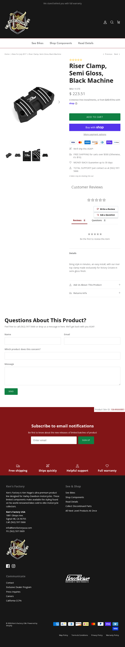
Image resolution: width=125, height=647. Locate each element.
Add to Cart (95, 116)
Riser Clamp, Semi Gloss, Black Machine (45, 54)
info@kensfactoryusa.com (19, 527)
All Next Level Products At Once (81, 510)
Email (67, 334)
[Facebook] (8, 566)
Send (11, 391)
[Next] (59, 102)
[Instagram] (13, 566)
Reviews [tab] (77, 220)
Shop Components (61, 43)
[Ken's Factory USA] (17, 22)
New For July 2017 (19, 54)
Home (7, 54)
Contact (10, 582)
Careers (10, 596)
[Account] (104, 22)
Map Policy (63, 635)
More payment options (95, 134)
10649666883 (117, 409)
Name (8, 334)
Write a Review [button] (107, 209)
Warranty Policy (112, 635)
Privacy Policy (97, 635)
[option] (33, 102)
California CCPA (13, 600)
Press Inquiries (13, 591)
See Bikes (37, 43)
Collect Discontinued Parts (79, 506)
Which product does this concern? (23, 349)
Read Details (85, 43)
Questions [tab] (97, 220)
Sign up (86, 440)
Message (9, 364)
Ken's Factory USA (19, 623)
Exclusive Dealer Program (18, 587)
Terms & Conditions (79, 635)
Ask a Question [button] (107, 214)
